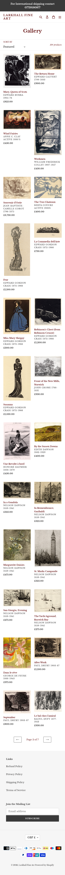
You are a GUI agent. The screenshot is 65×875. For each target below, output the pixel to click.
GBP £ (32, 837)
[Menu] (60, 17)
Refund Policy (14, 766)
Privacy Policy (14, 774)
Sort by (7, 42)
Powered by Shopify (44, 865)
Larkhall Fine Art (18, 17)
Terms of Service (16, 790)
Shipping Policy (15, 782)
